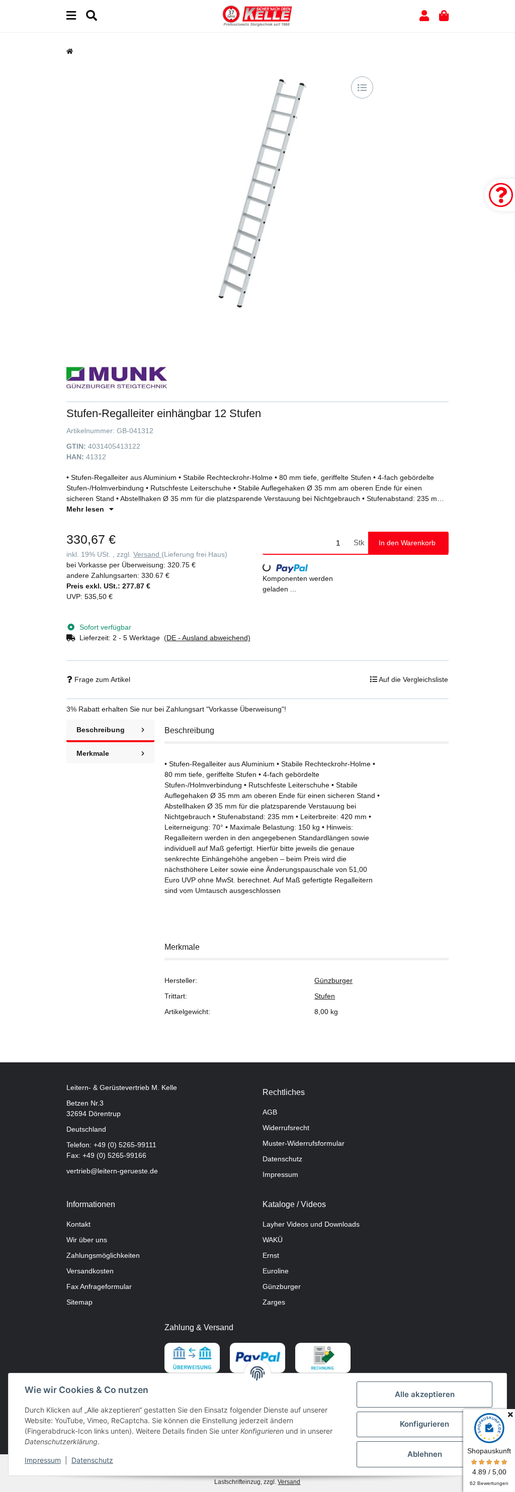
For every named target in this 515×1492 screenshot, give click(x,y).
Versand (147, 554)
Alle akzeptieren (425, 1394)
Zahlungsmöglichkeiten (103, 1255)
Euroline (276, 1271)
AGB (270, 1112)
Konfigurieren (424, 1424)
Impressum (280, 1174)
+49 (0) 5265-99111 (125, 1145)
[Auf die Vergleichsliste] (362, 87)
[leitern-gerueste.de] (257, 16)
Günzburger (333, 980)
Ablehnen (424, 1454)
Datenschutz (282, 1159)
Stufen (324, 996)
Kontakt (78, 1224)
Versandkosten (90, 1271)
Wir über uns (86, 1240)
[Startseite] (69, 51)
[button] (424, 16)
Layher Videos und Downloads (311, 1224)
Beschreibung (100, 730)
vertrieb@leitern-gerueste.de (112, 1171)
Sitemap (79, 1302)
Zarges (274, 1302)
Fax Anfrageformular (99, 1286)
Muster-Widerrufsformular (304, 1143)
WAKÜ (273, 1240)
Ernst (271, 1255)
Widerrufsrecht (286, 1128)
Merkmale (92, 753)
